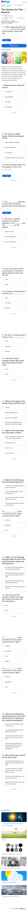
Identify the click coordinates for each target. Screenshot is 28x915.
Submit (6, 40)
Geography (6, 14)
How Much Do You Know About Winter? (11, 868)
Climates (4, 839)
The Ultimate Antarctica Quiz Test (10, 896)
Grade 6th (6, 19)
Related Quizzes (5, 810)
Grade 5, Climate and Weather (9, 882)
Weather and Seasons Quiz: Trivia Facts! (11, 854)
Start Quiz (14, 46)
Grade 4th (6, 17)
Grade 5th (10, 17)
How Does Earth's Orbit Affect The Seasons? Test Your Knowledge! (13, 824)
